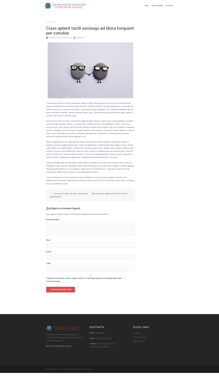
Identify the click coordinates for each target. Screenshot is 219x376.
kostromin (80, 38)
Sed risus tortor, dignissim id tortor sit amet (109, 194)
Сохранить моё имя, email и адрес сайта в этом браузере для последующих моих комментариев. (84, 279)
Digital (51, 22)
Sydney (80, 369)
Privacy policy (139, 341)
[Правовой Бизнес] (65, 5)
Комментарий (53, 219)
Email (49, 252)
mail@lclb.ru (100, 333)
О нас (146, 5)
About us (137, 333)
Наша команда (157, 5)
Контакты (169, 5)
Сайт (48, 263)
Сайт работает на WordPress (57, 369)
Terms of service (140, 337)
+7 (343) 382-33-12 (103, 338)
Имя (48, 240)
